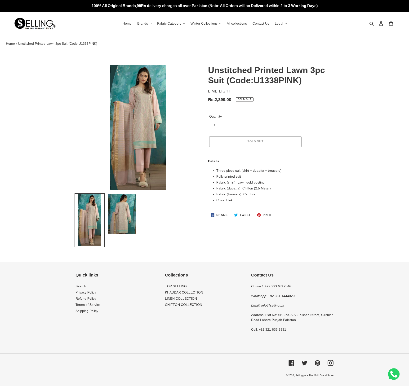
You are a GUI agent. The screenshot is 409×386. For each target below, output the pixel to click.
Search (81, 286)
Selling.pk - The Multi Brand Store (314, 375)
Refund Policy (86, 298)
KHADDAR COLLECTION (184, 292)
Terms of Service (88, 305)
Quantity (215, 116)
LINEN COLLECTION (181, 298)
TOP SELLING (176, 286)
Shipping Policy (87, 311)
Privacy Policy (86, 292)
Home (10, 43)
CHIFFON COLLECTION (183, 305)
